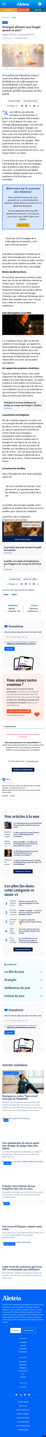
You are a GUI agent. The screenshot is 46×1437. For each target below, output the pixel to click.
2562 (16, 173)
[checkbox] (5, 642)
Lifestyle (23, 1346)
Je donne (22, 10)
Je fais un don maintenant (17, 711)
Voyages (7, 1163)
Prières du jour (14, 996)
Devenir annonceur (23, 1418)
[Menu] (8, 4)
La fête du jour (14, 972)
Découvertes (23, 1352)
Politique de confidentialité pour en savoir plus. (21, 644)
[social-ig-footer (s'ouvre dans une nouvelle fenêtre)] (29, 1395)
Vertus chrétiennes (11, 1073)
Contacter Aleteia (23, 1422)
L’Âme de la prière (19, 124)
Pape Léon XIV (9, 1244)
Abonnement (23, 1371)
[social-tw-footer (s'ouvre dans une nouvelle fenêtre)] (25, 1395)
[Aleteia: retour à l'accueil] (23, 4)
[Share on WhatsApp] (38, 106)
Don (23, 1374)
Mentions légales (23, 1414)
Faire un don (23, 225)
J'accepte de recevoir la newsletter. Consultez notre (22, 643)
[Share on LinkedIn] (26, 106)
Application (23, 1365)
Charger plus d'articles (23, 871)
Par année (23, 1387)
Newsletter (23, 1362)
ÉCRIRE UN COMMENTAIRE (23, 770)
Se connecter (29, 1330)
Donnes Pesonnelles (23, 1426)
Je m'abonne (8, 10)
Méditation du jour (17, 988)
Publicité (23, 1377)
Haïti (6, 1120)
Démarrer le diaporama (31, 525)
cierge (6, 594)
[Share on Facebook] (22, 106)
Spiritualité (5, 17)
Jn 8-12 (37, 473)
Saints (6, 1204)
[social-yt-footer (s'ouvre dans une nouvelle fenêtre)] (17, 1395)
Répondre (5, 796)
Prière (14, 17)
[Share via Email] (34, 106)
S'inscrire (9, 649)
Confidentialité (23, 1430)
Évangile (10, 980)
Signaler (12, 796)
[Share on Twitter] (30, 106)
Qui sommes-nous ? (23, 1410)
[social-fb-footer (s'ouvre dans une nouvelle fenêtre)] (21, 1395)
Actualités (23, 1342)
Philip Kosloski (7, 38)
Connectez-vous (32, 761)
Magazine (23, 1368)
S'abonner (15, 1330)
